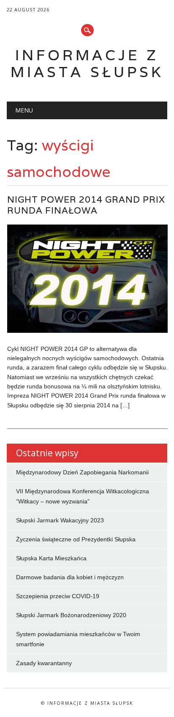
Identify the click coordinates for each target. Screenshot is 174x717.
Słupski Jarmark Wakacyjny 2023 (60, 520)
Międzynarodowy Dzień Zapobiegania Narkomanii (82, 472)
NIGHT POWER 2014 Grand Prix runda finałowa (86, 205)
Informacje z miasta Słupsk (87, 63)
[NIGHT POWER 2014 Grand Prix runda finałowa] (87, 330)
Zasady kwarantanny (44, 663)
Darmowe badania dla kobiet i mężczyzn (70, 577)
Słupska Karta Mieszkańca (51, 558)
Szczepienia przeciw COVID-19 (57, 596)
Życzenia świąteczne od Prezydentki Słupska (76, 539)
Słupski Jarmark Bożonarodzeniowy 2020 (71, 615)
